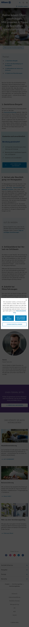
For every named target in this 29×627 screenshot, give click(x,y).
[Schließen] (26, 300)
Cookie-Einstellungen (14, 324)
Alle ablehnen (8, 318)
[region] (14, 313)
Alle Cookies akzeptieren (21, 318)
